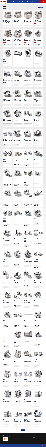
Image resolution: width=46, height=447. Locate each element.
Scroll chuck (5, 124)
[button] (40, 1)
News (17, 439)
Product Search (40, 7)
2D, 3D (24, 44)
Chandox (3, 1)
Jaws (18, 164)
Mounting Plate (39, 243)
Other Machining (19, 124)
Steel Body (10, 124)
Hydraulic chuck (5, 44)
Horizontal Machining (28, 44)
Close (42, 445)
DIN (7, 124)
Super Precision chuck (26, 245)
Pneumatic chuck (15, 124)
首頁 (3, 3)
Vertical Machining (9, 44)
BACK (23, 430)
